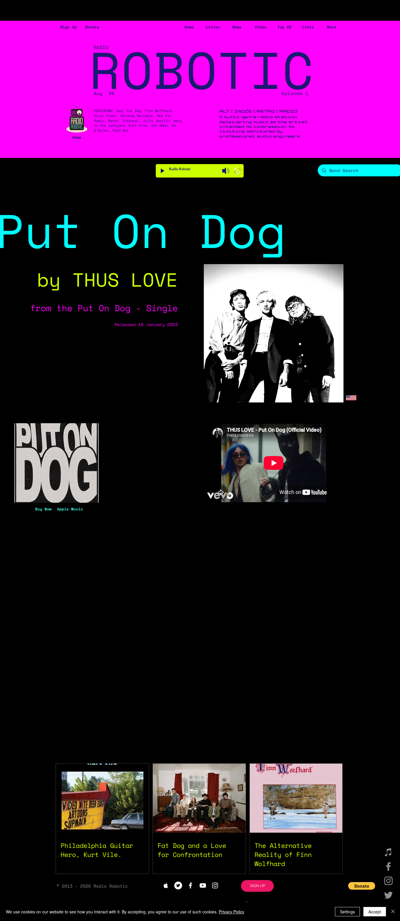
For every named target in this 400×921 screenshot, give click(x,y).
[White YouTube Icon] (203, 885)
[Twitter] (388, 895)
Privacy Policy (231, 912)
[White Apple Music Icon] (166, 885)
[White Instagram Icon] (215, 885)
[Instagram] (388, 880)
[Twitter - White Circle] (178, 885)
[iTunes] (388, 852)
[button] (68, 27)
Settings (347, 912)
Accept (374, 912)
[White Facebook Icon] (190, 885)
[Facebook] (388, 866)
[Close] (392, 911)
